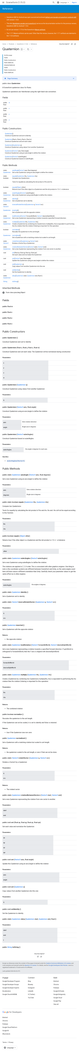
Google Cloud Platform (9, 1027)
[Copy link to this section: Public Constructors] (23, 129)
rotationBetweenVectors (20, 247)
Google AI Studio (58, 991)
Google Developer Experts (10, 988)
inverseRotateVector (19, 204)
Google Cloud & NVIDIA (9, 994)
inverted (15, 210)
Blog (29, 981)
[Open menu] (3, 2)
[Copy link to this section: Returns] (10, 635)
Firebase (56, 988)
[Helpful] (71, 44)
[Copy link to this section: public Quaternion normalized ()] (29, 738)
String (5, 281)
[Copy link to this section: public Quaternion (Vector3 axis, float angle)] (39, 407)
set (13, 253)
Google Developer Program (11, 981)
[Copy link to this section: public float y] (15, 318)
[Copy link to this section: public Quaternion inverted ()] (27, 625)
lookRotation (16, 216)
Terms (4, 1042)
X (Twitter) (31, 994)
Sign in (74, 2)
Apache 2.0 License (30, 965)
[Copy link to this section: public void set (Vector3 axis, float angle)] (36, 859)
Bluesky (30, 984)
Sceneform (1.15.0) (15, 2)
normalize (15, 229)
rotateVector (16, 241)
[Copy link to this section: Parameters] (13, 357)
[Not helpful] (75, 44)
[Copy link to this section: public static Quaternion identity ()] (31, 592)
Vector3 (15, 151)
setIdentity (15, 270)
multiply (14, 222)
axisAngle (15, 170)
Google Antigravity (59, 994)
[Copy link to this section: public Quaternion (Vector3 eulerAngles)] (36, 434)
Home (4, 44)
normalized (16, 235)
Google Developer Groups (10, 984)
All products (6, 1034)
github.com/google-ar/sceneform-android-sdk (61, 17)
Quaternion (8, 133)
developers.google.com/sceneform (24, 23)
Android (56, 981)
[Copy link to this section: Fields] (10, 98)
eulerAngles (16, 193)
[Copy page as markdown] (28, 49)
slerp (13, 276)
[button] (39, 78)
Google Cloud (57, 997)
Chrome (56, 984)
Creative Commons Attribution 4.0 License (58, 963)
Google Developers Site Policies (57, 965)
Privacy (11, 1042)
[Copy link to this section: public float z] (15, 324)
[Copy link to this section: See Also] (10, 457)
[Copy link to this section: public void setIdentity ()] (23, 909)
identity (14, 199)
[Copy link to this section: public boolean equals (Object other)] (32, 536)
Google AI (5, 1030)
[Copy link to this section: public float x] (15, 312)
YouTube (31, 997)
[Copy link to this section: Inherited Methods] (22, 288)
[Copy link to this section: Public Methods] (19, 165)
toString (14, 281)
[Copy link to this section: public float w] (15, 306)
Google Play (57, 1001)
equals (14, 176)
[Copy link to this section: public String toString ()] (23, 947)
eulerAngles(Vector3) (16, 461)
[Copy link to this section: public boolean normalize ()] (26, 714)
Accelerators (6, 991)
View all (55, 1004)
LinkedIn (30, 991)
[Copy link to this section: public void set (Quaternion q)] (27, 887)
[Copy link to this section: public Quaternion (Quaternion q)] (30, 385)
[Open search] (53, 2)
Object (19, 187)
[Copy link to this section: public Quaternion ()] (20, 338)
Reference (7, 9)
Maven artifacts (40, 29)
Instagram (31, 988)
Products (11, 44)
